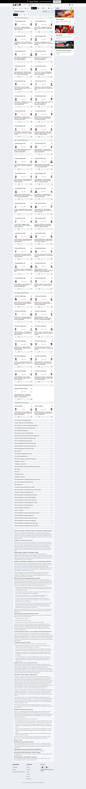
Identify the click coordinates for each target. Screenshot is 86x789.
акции (34, 733)
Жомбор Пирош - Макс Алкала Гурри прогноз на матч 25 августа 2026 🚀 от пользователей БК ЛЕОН (43, 118)
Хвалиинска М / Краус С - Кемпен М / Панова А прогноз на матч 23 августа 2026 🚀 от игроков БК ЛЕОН (22, 395)
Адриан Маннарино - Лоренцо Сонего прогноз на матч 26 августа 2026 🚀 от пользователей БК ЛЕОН (43, 363)
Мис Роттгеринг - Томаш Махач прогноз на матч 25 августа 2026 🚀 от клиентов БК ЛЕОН (44, 333)
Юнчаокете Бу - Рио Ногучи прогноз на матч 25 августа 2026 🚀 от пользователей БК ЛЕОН (43, 58)
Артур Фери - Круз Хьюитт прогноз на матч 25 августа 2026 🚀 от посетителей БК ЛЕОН (44, 348)
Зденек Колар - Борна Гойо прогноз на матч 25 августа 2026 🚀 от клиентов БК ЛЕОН (44, 88)
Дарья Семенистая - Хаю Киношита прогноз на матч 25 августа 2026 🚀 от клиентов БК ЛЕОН (43, 210)
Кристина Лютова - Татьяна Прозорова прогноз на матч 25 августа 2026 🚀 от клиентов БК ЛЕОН (23, 180)
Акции (28, 771)
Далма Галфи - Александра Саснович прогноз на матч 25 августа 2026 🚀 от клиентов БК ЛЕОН (23, 255)
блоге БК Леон (37, 609)
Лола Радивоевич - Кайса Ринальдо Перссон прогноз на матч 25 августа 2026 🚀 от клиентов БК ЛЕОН (43, 180)
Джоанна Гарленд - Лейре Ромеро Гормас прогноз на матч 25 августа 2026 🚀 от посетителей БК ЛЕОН (44, 165)
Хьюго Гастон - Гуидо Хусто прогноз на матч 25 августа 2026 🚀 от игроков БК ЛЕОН (43, 28)
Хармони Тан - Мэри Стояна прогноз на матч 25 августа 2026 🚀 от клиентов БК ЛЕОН (23, 270)
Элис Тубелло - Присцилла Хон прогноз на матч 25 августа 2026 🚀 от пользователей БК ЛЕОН (23, 150)
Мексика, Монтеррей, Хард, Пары (21, 388)
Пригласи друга (60, 19)
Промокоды (29, 778)
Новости (28, 767)
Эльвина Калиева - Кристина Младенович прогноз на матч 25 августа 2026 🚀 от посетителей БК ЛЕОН (44, 270)
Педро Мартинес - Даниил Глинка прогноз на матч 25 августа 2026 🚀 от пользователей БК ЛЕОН (23, 118)
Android (15, 747)
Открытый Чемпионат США (20, 21)
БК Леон (43, 764)
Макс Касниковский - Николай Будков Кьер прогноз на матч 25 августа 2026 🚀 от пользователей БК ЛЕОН (22, 73)
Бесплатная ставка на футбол (63, 50)
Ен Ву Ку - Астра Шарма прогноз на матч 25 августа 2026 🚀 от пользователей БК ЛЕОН (23, 210)
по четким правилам (31, 553)
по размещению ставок (33, 744)
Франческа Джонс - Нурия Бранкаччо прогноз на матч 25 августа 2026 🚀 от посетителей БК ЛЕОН (43, 150)
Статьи (28, 774)
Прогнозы (28, 769)
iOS (19, 747)
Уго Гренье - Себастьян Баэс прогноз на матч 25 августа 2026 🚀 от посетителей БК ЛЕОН (23, 363)
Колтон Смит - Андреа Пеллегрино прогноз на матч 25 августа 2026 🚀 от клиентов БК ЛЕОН (23, 28)
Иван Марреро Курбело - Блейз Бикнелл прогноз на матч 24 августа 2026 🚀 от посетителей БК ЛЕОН (43, 413)
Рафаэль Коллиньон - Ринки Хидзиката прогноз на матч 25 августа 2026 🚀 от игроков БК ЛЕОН (23, 333)
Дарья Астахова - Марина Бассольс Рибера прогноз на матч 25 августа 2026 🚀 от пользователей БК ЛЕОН (23, 195)
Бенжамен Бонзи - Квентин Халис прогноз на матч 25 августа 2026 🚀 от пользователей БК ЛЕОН (43, 303)
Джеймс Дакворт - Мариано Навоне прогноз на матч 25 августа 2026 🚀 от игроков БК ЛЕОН (23, 348)
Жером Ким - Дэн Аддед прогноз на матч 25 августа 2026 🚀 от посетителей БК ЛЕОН (44, 43)
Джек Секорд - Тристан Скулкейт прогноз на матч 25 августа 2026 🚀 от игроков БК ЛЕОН (23, 88)
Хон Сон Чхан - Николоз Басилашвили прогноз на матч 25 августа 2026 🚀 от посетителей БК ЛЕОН (43, 73)
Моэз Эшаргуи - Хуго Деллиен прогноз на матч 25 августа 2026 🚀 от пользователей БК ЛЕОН (23, 58)
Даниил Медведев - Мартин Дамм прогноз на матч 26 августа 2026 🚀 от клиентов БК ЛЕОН (23, 378)
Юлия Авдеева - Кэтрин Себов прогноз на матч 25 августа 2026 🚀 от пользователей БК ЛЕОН (23, 285)
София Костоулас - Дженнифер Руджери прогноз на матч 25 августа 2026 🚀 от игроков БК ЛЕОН (23, 240)
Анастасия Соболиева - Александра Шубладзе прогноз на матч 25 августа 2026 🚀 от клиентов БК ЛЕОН (43, 225)
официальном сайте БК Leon (37, 743)
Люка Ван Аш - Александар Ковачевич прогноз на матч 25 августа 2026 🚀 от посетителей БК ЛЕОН (23, 318)
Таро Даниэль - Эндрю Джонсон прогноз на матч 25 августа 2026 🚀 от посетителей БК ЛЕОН (23, 103)
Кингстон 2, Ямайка (18, 406)
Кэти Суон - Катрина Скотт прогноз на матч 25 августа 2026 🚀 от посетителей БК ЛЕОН (44, 255)
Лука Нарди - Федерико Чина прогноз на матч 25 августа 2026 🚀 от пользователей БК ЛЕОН (44, 103)
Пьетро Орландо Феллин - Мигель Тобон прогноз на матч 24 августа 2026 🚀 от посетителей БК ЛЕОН (23, 413)
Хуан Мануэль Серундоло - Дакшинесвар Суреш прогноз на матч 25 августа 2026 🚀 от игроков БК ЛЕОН (44, 378)
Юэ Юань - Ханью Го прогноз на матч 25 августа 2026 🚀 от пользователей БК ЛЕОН (43, 285)
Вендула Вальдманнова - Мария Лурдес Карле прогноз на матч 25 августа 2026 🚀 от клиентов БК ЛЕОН (43, 240)
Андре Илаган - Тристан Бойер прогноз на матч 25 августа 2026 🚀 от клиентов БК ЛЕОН (23, 43)
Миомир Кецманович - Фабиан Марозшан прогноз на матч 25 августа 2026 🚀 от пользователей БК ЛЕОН (43, 318)
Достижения (59, 35)
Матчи (28, 776)
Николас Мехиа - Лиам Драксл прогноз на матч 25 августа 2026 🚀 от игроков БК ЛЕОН (23, 133)
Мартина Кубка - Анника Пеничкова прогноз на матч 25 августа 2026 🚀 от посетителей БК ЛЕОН (43, 195)
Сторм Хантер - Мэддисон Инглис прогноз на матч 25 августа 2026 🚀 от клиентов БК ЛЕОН (23, 225)
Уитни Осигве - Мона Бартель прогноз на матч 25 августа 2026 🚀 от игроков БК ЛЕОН (23, 165)
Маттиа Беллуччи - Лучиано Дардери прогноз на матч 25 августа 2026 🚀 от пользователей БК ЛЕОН (23, 303)
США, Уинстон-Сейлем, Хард (20, 296)
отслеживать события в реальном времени (35, 691)
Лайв (47, 575)
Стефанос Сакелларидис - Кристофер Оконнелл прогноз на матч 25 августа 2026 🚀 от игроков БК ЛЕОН (43, 133)
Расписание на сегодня (28, 569)
